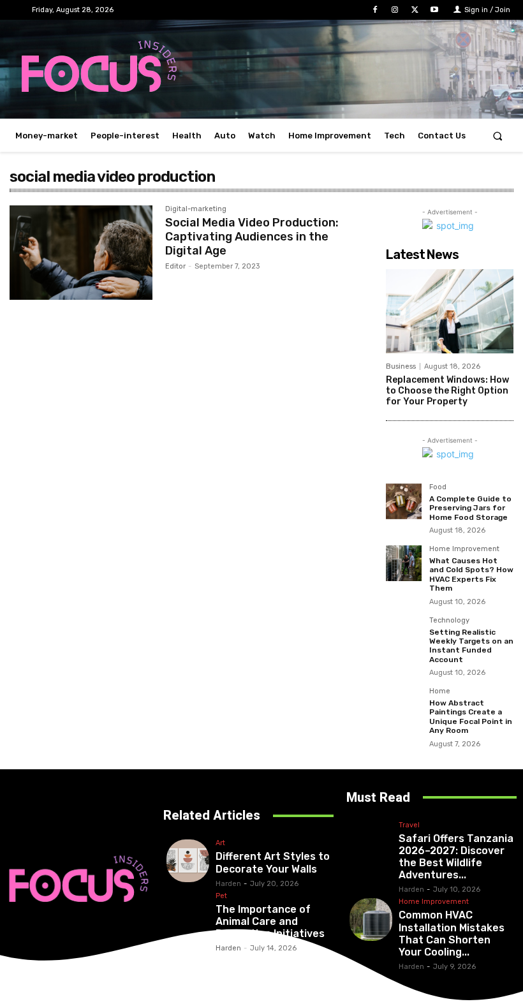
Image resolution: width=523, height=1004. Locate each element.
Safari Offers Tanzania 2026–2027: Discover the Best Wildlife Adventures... (456, 857)
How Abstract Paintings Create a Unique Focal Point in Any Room (470, 716)
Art (220, 843)
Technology (449, 620)
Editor (175, 266)
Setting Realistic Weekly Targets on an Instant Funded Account (471, 646)
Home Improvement (464, 549)
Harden (228, 884)
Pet (221, 896)
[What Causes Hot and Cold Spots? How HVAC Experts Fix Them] (404, 563)
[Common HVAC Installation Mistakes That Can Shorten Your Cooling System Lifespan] (371, 919)
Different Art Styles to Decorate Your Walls (273, 862)
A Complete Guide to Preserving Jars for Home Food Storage (470, 508)
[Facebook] (375, 10)
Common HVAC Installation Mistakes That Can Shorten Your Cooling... (452, 933)
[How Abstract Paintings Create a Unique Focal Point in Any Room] (404, 705)
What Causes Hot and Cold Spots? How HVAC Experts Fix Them (471, 574)
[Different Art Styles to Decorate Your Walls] (187, 860)
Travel (409, 825)
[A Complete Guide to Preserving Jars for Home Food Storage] (404, 501)
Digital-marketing (195, 209)
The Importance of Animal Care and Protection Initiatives (270, 921)
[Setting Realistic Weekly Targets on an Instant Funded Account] (404, 635)
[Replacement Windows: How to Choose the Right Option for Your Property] (449, 311)
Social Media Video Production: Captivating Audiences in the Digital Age (252, 236)
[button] (498, 135)
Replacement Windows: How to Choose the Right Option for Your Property (447, 390)
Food (437, 487)
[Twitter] (415, 10)
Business (401, 366)
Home (439, 691)
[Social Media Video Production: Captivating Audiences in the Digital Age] (81, 252)
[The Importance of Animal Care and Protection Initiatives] (187, 913)
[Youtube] (435, 10)
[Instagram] (394, 10)
